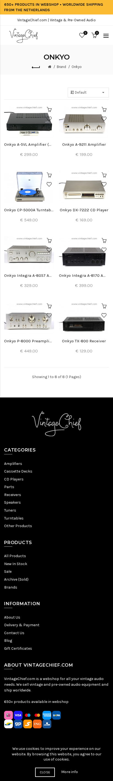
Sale (8, 571)
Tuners (10, 510)
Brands (10, 587)
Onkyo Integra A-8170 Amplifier (84, 275)
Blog (8, 640)
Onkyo (77, 67)
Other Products (18, 526)
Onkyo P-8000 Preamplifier (29, 340)
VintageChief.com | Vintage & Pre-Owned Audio (56, 20)
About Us (12, 617)
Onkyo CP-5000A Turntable (29, 209)
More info (69, 772)
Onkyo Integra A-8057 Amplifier (29, 275)
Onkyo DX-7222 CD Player (84, 209)
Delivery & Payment (21, 625)
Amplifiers (13, 463)
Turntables (14, 518)
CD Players (14, 479)
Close (45, 772)
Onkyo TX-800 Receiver (84, 340)
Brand (61, 67)
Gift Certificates (18, 648)
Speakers (12, 502)
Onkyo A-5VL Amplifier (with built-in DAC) (29, 144)
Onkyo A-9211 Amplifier (84, 144)
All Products (15, 556)
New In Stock (15, 564)
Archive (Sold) (16, 579)
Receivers (12, 494)
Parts (9, 487)
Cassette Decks (18, 471)
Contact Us (14, 633)
